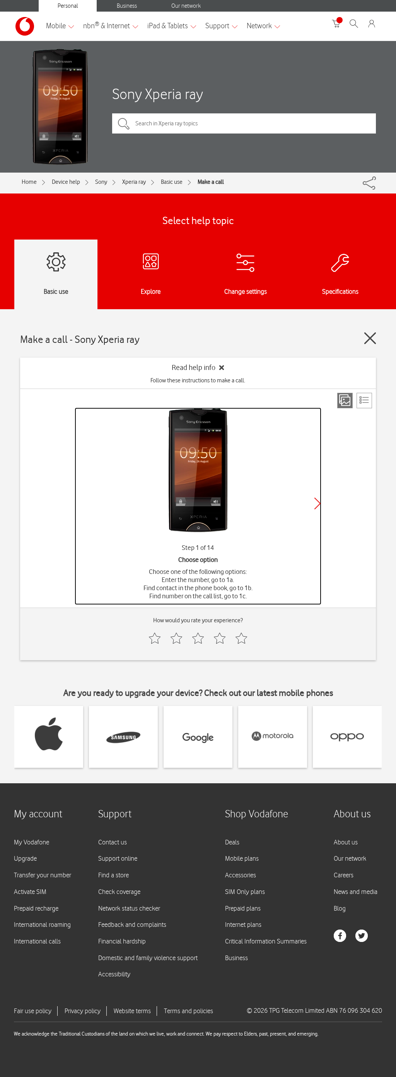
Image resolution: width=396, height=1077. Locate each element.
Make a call (211, 181)
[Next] (317, 503)
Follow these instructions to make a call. (197, 380)
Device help (66, 181)
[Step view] (345, 400)
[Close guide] (370, 338)
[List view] (364, 400)
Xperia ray (134, 181)
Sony (101, 181)
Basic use (172, 181)
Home (29, 181)
